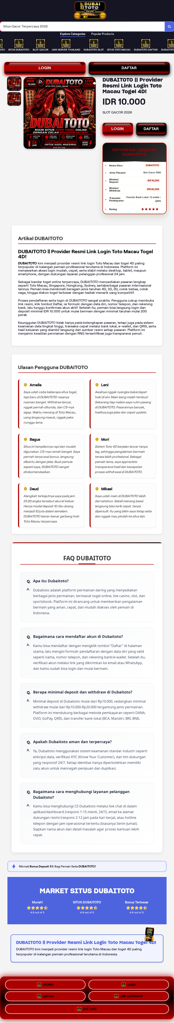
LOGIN (45, 68)
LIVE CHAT (90, 1010)
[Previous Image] (27, 113)
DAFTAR (129, 68)
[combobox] (82, 26)
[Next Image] (92, 113)
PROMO (48, 983)
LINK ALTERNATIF (131, 997)
